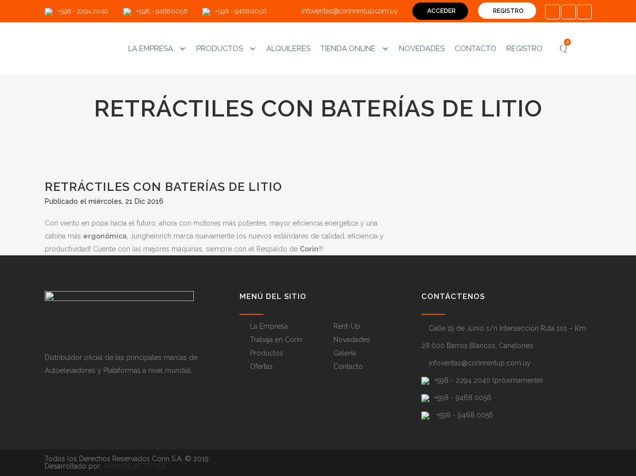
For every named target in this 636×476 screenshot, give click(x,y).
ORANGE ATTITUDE (135, 466)
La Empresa (150, 48)
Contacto (475, 48)
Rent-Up (346, 326)
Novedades (422, 48)
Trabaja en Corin (276, 340)
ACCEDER (441, 10)
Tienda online (348, 48)
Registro (524, 48)
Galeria (344, 353)
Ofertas (261, 366)
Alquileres (288, 48)
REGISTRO (508, 10)
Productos (219, 48)
